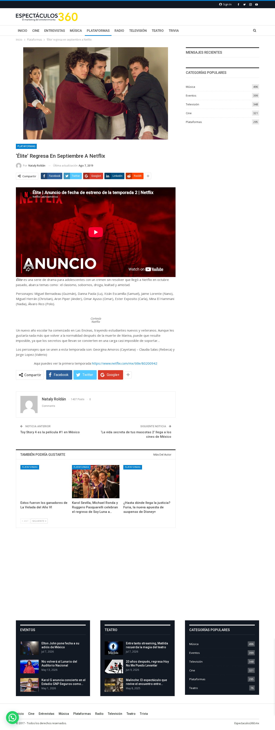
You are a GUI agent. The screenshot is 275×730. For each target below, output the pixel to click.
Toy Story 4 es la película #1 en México (50, 432)
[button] (12, 717)
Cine (35, 31)
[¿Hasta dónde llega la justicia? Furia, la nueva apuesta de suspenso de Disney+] (147, 481)
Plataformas (98, 31)
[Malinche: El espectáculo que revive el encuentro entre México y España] (114, 685)
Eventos (191, 95)
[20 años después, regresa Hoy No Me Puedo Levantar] (114, 666)
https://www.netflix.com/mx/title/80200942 (124, 363)
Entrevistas (54, 31)
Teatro (158, 31)
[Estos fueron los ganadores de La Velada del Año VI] (44, 481)
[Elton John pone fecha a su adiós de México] (29, 648)
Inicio (22, 31)
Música (76, 31)
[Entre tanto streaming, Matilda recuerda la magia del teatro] (114, 648)
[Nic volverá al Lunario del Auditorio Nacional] (29, 666)
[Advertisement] (137, 578)
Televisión (138, 31)
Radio (119, 31)
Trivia (174, 31)
